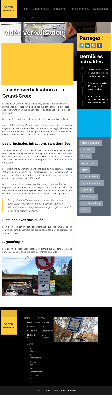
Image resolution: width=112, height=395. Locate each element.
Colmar (85, 156)
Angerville (87, 149)
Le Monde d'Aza (50, 390)
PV (23, 17)
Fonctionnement (79, 8)
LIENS (30, 344)
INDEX (27, 318)
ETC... (85, 210)
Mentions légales (68, 390)
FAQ (32, 17)
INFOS (41, 318)
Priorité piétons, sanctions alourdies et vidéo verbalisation (98, 99)
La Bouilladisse (90, 176)
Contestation (100, 8)
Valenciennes (89, 163)
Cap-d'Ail (86, 190)
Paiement (31, 327)
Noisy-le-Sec (88, 196)
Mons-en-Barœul (90, 143)
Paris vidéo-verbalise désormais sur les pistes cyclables (97, 86)
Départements (41, 8)
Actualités (46, 322)
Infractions (59, 8)
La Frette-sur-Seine (92, 183)
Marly (85, 170)
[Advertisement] (39, 64)
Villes (25, 8)
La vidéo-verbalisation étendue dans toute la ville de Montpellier (98, 73)
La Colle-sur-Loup (91, 203)
